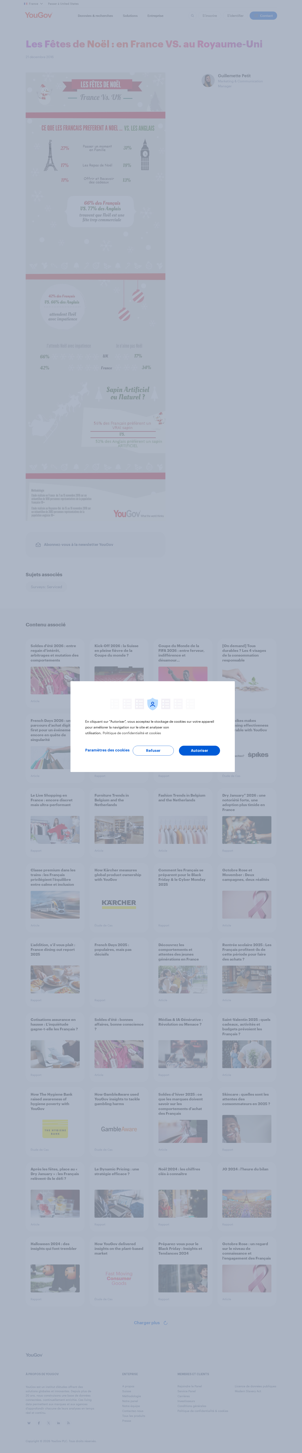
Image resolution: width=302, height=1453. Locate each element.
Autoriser (199, 750)
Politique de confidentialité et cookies (132, 733)
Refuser (153, 750)
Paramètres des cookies (107, 750)
